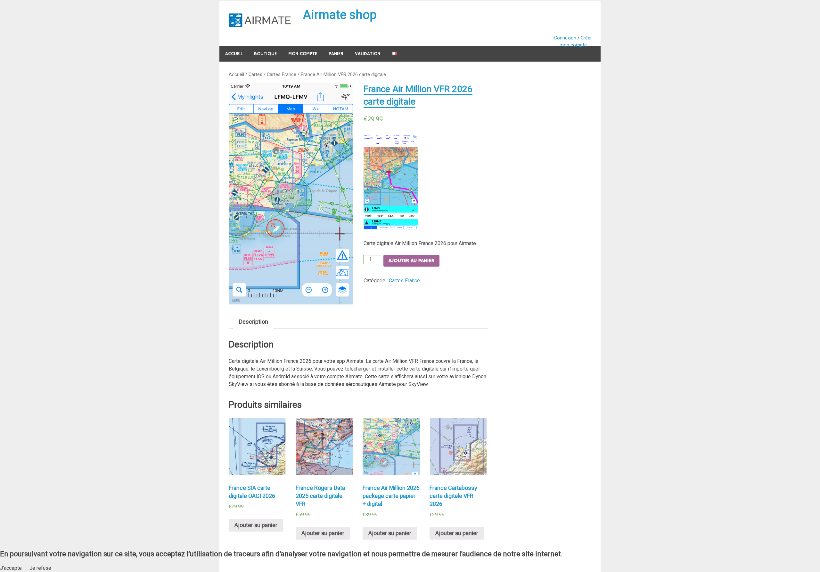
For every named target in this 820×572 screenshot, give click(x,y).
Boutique (265, 54)
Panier (336, 54)
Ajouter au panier (411, 261)
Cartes (255, 74)
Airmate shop (340, 15)
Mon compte (302, 54)
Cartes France (281, 74)
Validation (367, 54)
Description (253, 321)
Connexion (565, 38)
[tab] (253, 322)
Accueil (233, 54)
